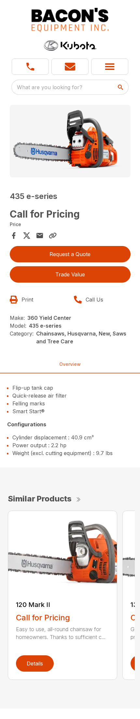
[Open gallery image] (70, 141)
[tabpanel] (70, 142)
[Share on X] (27, 235)
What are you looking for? (49, 87)
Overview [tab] (70, 364)
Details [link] (35, 663)
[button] (30, 66)
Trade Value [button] (70, 274)
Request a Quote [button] (70, 254)
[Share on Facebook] (14, 235)
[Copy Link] (53, 235)
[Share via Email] (40, 235)
